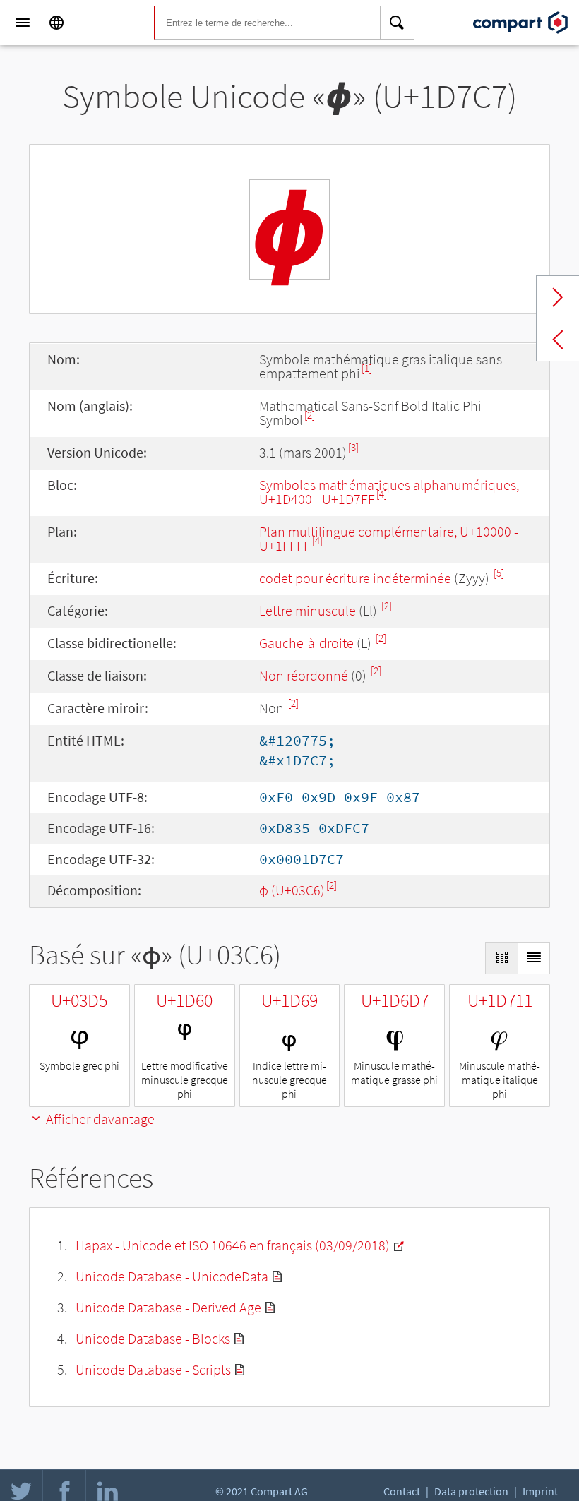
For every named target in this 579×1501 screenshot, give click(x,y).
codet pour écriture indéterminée (355, 578)
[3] (353, 447)
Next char (558, 297)
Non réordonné (303, 675)
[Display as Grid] (501, 958)
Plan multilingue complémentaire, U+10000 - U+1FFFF (388, 538)
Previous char (558, 339)
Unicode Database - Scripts (153, 1369)
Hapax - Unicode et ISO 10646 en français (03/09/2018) (233, 1245)
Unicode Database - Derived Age (168, 1307)
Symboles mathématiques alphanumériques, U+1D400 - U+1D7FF (389, 492)
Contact (401, 1491)
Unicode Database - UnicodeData (172, 1276)
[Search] (397, 23)
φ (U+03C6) (292, 890)
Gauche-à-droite (306, 643)
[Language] (56, 23)
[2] (309, 414)
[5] (499, 573)
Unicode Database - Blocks (153, 1338)
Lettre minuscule (307, 610)
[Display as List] (534, 958)
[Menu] (23, 23)
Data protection (471, 1491)
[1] (367, 368)
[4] (381, 494)
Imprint (540, 1491)
